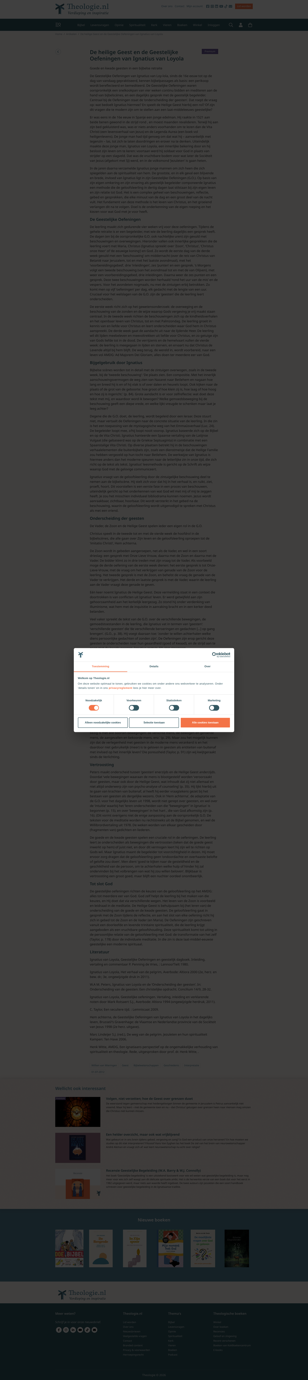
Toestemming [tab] (100, 666)
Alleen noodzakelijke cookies (103, 722)
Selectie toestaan (154, 722)
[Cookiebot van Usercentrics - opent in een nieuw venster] (214, 654)
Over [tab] (207, 666)
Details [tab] (154, 666)
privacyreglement (120, 688)
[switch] (134, 708)
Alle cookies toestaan (205, 722)
